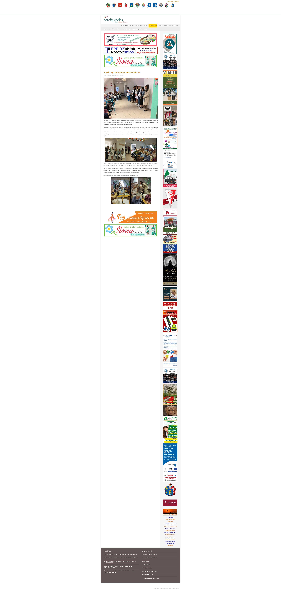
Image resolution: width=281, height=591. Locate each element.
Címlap (122, 25)
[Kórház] (170, 159)
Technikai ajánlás (147, 568)
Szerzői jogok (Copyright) (150, 558)
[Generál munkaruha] (170, 321)
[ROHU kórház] (170, 350)
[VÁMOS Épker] (170, 87)
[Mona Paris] (170, 115)
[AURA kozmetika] (170, 270)
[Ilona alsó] (130, 230)
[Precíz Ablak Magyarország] (131, 50)
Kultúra (132, 25)
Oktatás (137, 25)
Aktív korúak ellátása (170, 539)
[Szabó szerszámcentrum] (170, 225)
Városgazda (170, 545)
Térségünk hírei (153, 25)
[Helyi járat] (170, 178)
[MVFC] (170, 198)
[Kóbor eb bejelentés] (170, 410)
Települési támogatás (170, 537)
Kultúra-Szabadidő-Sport (170, 532)
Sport (141, 25)
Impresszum (145, 561)
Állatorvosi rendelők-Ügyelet (170, 526)
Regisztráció (176, 1)
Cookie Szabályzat (147, 574)
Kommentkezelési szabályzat (150, 578)
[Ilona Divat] (130, 60)
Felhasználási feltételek (149, 554)
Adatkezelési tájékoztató (149, 571)
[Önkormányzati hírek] (170, 489)
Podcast (166, 25)
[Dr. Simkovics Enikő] (170, 294)
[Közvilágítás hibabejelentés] (170, 305)
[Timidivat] (130, 217)
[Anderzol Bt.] (130, 39)
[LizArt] (170, 429)
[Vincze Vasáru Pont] (170, 375)
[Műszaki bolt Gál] (170, 244)
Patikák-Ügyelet (170, 517)
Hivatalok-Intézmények (170, 528)
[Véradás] (170, 212)
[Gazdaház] (170, 394)
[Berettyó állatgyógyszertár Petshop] (170, 477)
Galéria (171, 25)
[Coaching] (170, 138)
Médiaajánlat (146, 564)
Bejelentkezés (170, 1)
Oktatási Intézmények (170, 530)
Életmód (146, 25)
